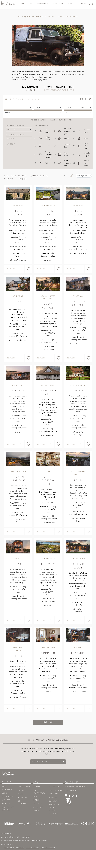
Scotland (38, 803)
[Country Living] (24, 823)
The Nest (18, 656)
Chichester (48, 385)
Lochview (48, 564)
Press (20, 794)
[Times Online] (71, 823)
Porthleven (48, 648)
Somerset (38, 807)
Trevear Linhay (18, 212)
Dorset (37, 800)
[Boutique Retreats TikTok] (77, 795)
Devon (36, 796)
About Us (22, 797)
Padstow (18, 206)
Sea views (54, 801)
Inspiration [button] (58, 4)
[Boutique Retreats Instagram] (66, 795)
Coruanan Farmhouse (18, 478)
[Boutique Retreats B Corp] (68, 802)
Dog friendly (55, 790)
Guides (21, 790)
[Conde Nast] (9, 823)
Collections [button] (42, 4)
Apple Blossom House (48, 480)
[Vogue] (87, 823)
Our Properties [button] (25, 4)
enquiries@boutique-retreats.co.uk (76, 787)
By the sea (54, 787)
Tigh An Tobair (48, 212)
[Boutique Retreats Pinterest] (73, 795)
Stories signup (39, 762)
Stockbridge (78, 385)
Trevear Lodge (78, 212)
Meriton (78, 390)
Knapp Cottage (48, 306)
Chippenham (78, 559)
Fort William (18, 471)
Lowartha (78, 653)
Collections (24, 787)
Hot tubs (53, 794)
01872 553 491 (33, 99)
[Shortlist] (90, 4)
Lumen (18, 301)
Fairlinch (18, 390)
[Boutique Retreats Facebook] (69, 795)
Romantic (54, 797)
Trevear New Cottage (78, 303)
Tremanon (78, 479)
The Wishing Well (48, 392)
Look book (7, 796)
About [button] (83, 4)
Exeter (48, 471)
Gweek (78, 648)
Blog (4, 793)
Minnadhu (48, 653)
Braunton (18, 385)
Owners (71, 4)
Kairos (18, 564)
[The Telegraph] (56, 823)
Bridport (18, 296)
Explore (11, 269)
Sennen (18, 559)
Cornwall (38, 787)
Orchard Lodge (78, 565)
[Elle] (40, 823)
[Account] (94, 4)
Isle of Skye (48, 206)
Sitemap (6, 803)
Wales (36, 811)
